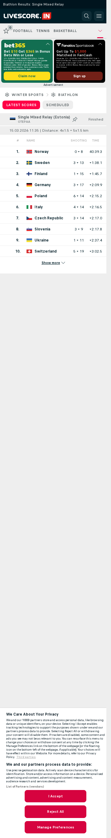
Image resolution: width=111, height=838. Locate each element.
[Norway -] (53, 151)
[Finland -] (53, 173)
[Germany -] (53, 184)
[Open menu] (99, 16)
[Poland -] (53, 195)
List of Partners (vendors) (25, 786)
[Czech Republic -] (53, 218)
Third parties (26, 757)
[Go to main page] (31, 16)
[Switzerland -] (53, 251)
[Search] (87, 16)
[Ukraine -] (53, 240)
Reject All (55, 811)
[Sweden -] (53, 162)
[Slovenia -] (53, 229)
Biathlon (68, 95)
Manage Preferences (55, 827)
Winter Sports (27, 95)
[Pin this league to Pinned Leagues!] (75, 119)
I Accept (55, 796)
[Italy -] (53, 207)
